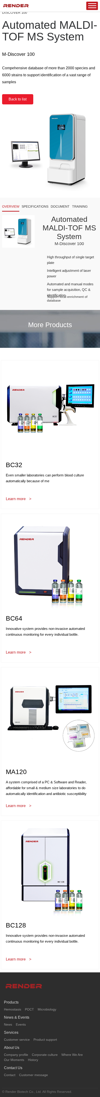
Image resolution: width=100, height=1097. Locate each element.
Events (21, 1024)
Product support (45, 1039)
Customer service (17, 1039)
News (8, 1024)
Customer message (33, 1075)
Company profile (16, 1055)
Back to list (18, 99)
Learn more (16, 499)
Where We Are (72, 1055)
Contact (9, 1075)
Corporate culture (45, 1055)
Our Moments (14, 1060)
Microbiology (47, 1009)
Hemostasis (12, 1009)
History (33, 1060)
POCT (29, 1009)
